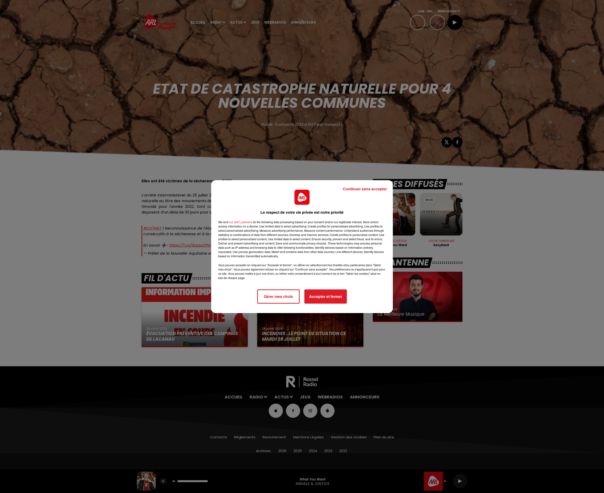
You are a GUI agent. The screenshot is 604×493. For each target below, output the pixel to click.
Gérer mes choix (278, 296)
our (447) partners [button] (240, 222)
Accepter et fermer (325, 296)
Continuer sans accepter (365, 189)
